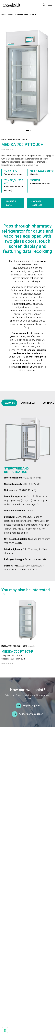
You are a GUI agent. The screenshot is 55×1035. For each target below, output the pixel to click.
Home (3, 15)
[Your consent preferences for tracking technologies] (5, 1030)
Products (11, 15)
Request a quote (11, 203)
